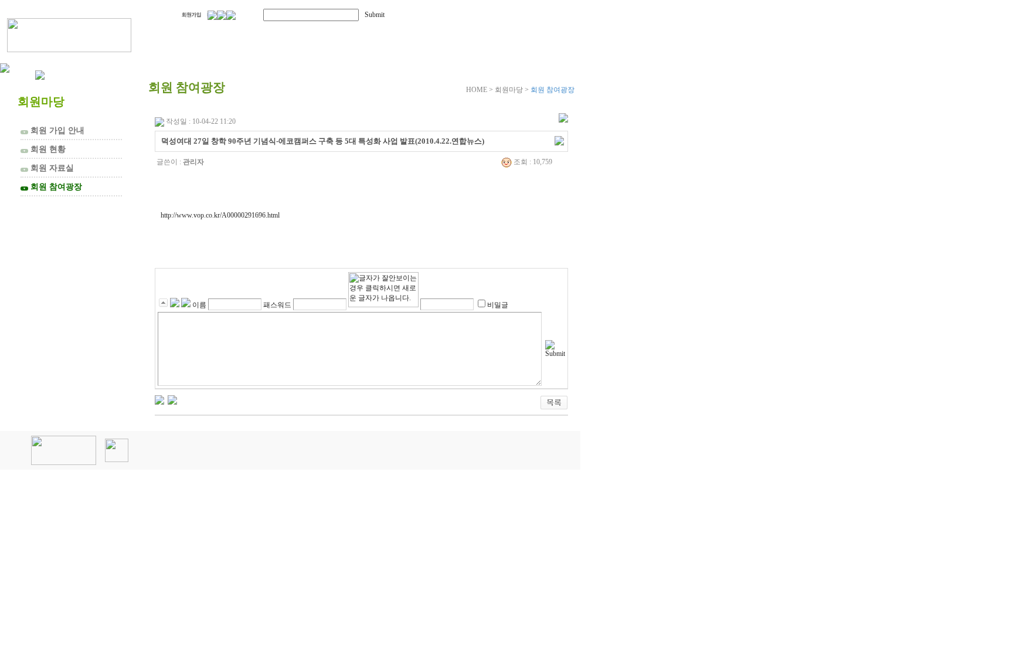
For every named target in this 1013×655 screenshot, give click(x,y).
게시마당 (514, 33)
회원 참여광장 (52, 186)
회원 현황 (44, 149)
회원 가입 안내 (53, 130)
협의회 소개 (213, 33)
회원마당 (421, 33)
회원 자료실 (48, 167)
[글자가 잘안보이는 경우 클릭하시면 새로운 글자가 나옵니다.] (383, 289)
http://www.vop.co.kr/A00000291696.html (220, 215)
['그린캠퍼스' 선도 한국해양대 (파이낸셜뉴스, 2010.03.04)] (172, 399)
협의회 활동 (323, 33)
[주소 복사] (559, 140)
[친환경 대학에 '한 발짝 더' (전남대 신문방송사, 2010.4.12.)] (159, 399)
